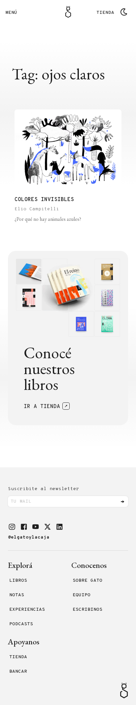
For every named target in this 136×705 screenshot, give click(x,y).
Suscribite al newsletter (43, 489)
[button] (12, 527)
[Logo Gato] (68, 12)
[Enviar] (122, 502)
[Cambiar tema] (124, 12)
